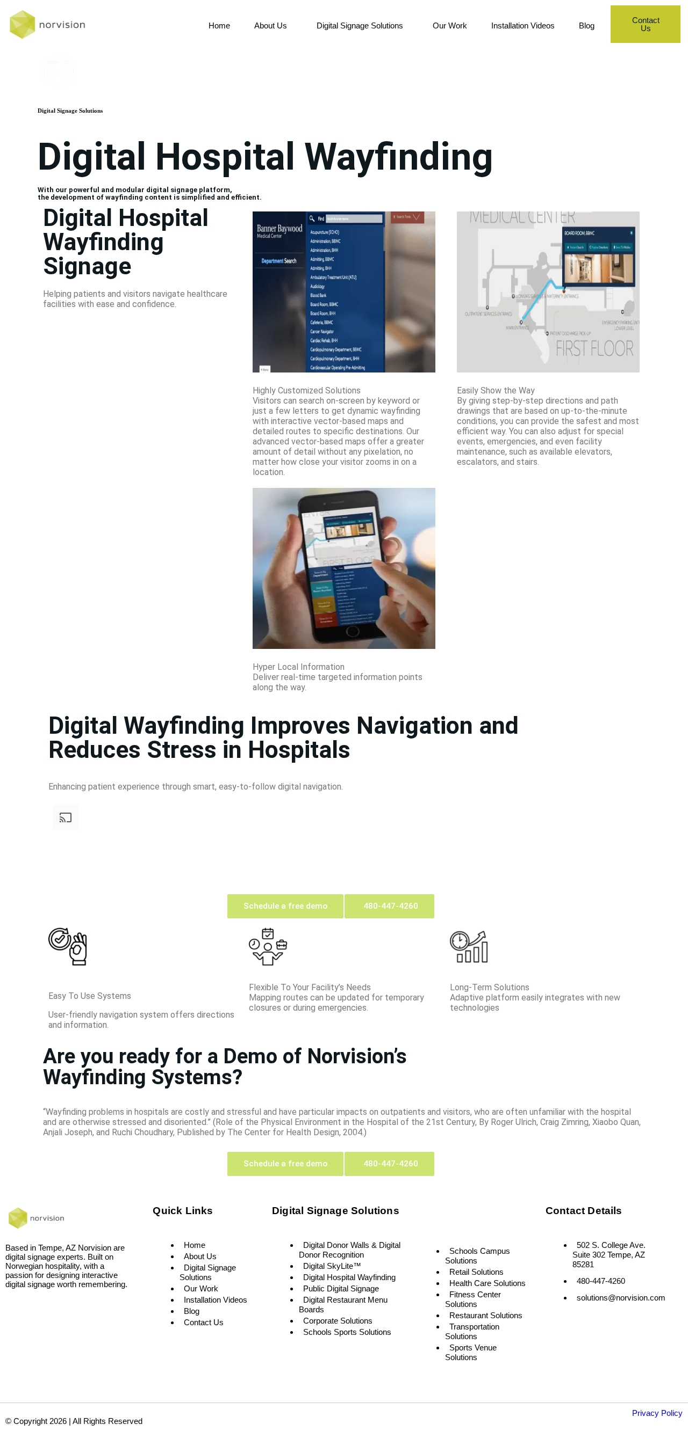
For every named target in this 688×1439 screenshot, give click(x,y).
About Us (270, 25)
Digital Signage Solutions (360, 25)
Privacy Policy (657, 1413)
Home (219, 25)
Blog (586, 25)
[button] (273, 25)
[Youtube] (62, 1309)
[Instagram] (30, 1309)
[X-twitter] (46, 1309)
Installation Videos (523, 25)
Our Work (450, 25)
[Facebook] (15, 1309)
